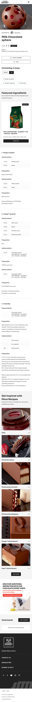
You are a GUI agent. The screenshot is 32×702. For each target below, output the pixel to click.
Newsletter (6, 662)
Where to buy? (8, 667)
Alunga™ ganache (10, 83)
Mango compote (9, 79)
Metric (6, 72)
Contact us (6, 657)
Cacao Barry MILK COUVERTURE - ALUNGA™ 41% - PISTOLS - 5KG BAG (19, 254)
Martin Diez (17, 32)
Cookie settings (6, 699)
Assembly (23, 83)
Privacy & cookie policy (8, 696)
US (11, 72)
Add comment (24, 620)
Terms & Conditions (7, 694)
